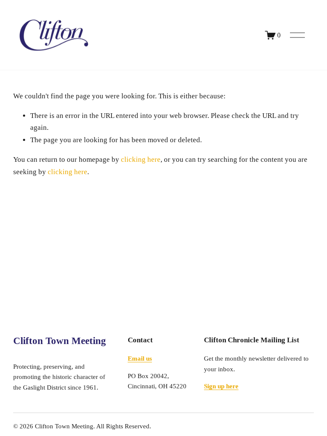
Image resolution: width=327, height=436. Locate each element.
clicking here (141, 159)
